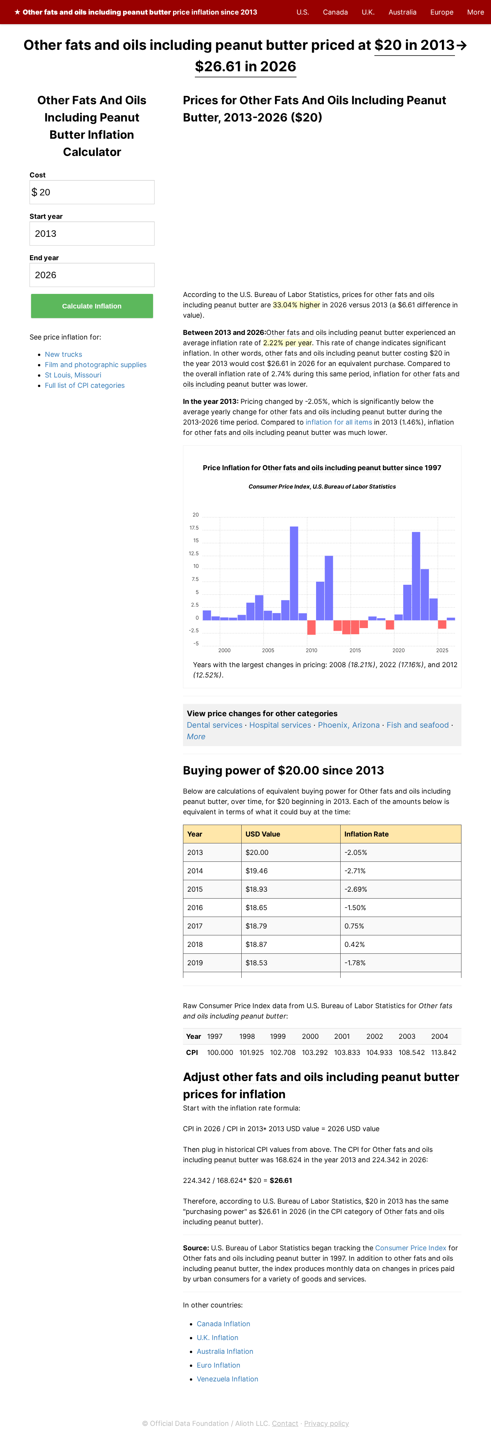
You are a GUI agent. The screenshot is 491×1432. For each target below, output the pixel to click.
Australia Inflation (225, 1351)
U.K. (368, 12)
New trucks (63, 354)
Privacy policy (326, 1423)
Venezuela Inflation (228, 1379)
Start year (46, 216)
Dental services (214, 725)
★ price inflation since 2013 (135, 12)
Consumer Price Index (411, 1248)
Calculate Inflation (92, 306)
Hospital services (280, 725)
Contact (285, 1423)
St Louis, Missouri (73, 375)
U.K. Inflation (218, 1338)
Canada (335, 12)
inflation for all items (339, 422)
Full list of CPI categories (85, 385)
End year (44, 258)
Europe (441, 12)
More (475, 12)
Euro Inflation (219, 1365)
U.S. (303, 12)
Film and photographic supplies (96, 365)
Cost (38, 175)
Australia (403, 12)
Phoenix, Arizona (349, 725)
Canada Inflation (223, 1324)
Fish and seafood (418, 725)
